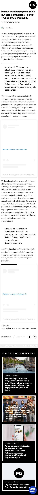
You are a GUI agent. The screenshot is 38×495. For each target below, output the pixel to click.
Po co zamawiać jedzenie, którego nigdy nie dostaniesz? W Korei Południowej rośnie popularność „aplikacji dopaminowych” (17, 452)
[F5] (33, 5)
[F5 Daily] (33, 490)
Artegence (33, 346)
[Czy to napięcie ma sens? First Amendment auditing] (19, 471)
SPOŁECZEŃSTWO (6, 337)
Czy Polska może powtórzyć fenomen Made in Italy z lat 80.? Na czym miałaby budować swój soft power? (18, 413)
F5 (16, 346)
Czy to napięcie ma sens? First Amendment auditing (17, 486)
